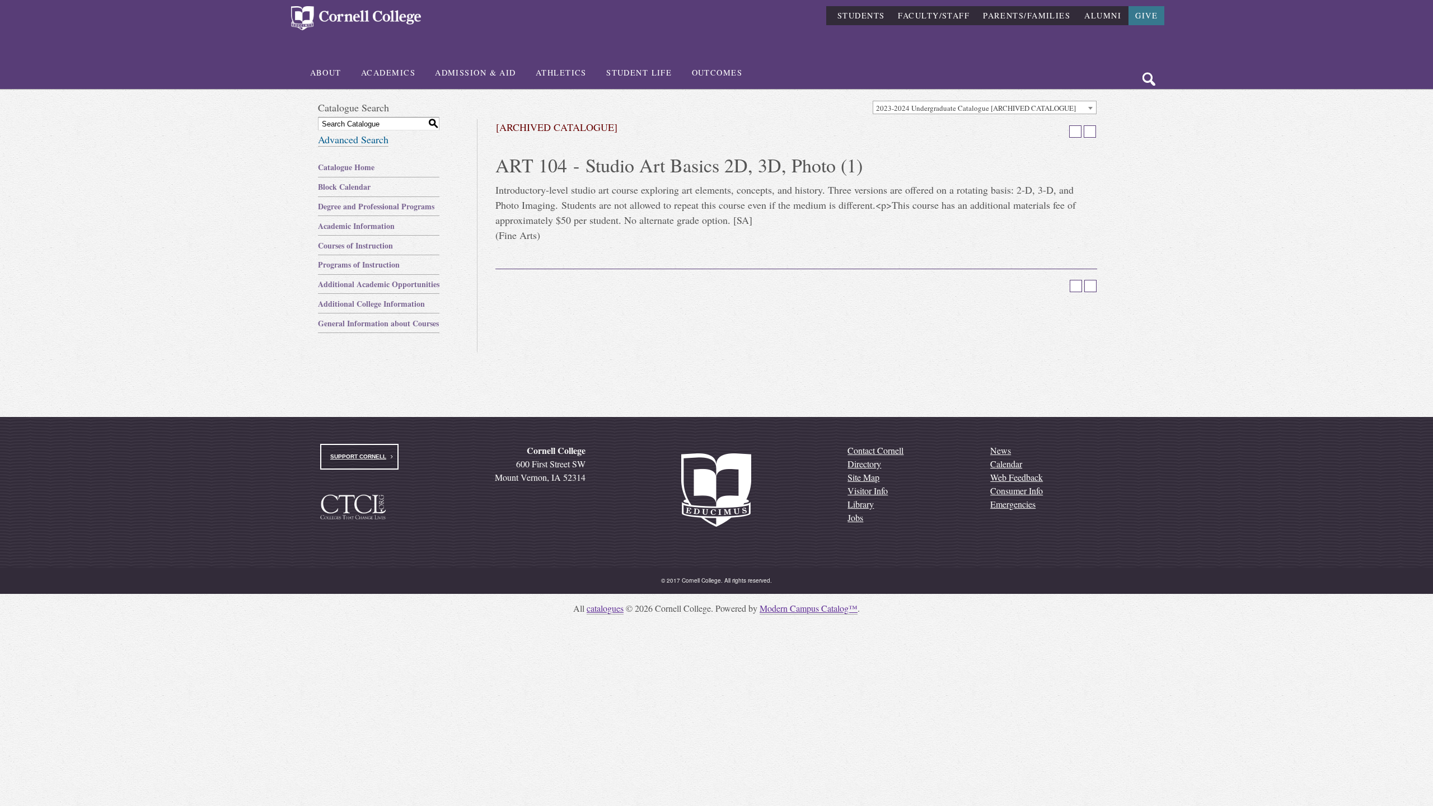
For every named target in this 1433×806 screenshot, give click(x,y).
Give (1146, 15)
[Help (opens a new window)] (1090, 131)
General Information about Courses (378, 323)
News (1000, 450)
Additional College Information (371, 304)
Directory (864, 464)
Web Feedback (1016, 477)
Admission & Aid (475, 72)
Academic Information (356, 226)
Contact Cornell (875, 450)
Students (861, 15)
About (325, 72)
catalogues (605, 608)
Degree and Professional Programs (376, 206)
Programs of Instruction (359, 264)
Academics (388, 72)
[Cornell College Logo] (356, 18)
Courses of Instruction (355, 245)
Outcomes (717, 72)
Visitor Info (867, 490)
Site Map (863, 477)
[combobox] (985, 107)
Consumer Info (1016, 490)
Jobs (855, 517)
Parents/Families (1026, 15)
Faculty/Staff (934, 15)
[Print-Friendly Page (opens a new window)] (1075, 131)
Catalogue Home (346, 167)
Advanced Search (353, 139)
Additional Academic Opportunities (378, 284)
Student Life (639, 72)
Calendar (1006, 464)
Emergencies (1013, 504)
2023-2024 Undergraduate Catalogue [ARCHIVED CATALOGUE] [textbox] (976, 108)
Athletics (561, 72)
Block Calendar (344, 187)
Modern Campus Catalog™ (809, 608)
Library (860, 504)
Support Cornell (358, 456)
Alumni (1102, 15)
